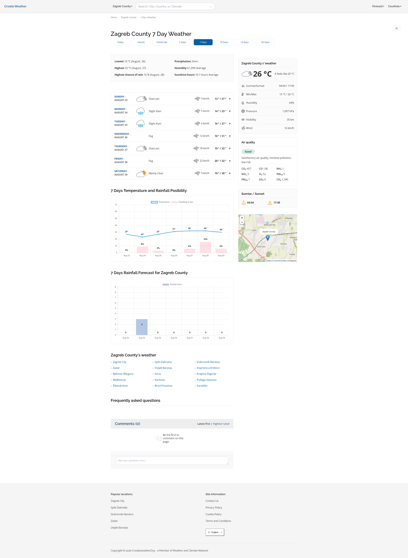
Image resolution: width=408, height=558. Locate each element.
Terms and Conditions (218, 520)
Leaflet (268, 260)
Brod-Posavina (163, 385)
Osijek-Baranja (163, 368)
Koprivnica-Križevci (208, 368)
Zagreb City (119, 362)
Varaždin (202, 385)
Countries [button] (394, 6)
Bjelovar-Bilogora (123, 374)
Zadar (116, 368)
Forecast (378, 6)
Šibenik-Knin (120, 385)
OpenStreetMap (280, 260)
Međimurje (119, 380)
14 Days (244, 42)
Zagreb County (129, 17)
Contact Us (212, 500)
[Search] (211, 6)
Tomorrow (161, 42)
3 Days (182, 42)
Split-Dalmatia (163, 362)
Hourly (141, 42)
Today (120, 42)
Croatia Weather (15, 6)
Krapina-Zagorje (206, 374)
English (214, 532)
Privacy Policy (214, 507)
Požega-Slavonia (206, 380)
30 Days (265, 42)
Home (114, 17)
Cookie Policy (214, 514)
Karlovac (160, 380)
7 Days (203, 42)
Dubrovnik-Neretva (208, 362)
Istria (158, 374)
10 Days (224, 42)
